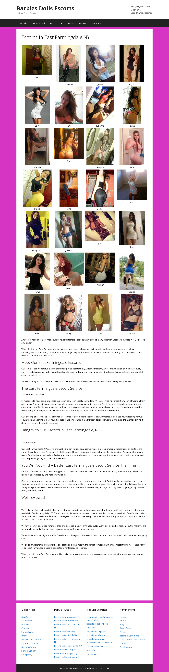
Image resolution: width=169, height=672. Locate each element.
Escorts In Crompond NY (66, 620)
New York (26, 616)
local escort (92, 654)
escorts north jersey (96, 631)
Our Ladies (23, 23)
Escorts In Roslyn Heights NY (68, 645)
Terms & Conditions (129, 635)
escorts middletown (96, 635)
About (52, 23)
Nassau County (28, 647)
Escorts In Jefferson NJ (64, 631)
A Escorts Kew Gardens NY (99, 642)
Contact (82, 23)
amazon (91, 627)
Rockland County (29, 643)
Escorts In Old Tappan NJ (66, 649)
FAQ (61, 23)
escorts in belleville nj (97, 623)
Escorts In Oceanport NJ (65, 653)
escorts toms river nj (97, 646)
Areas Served (39, 23)
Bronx (24, 635)
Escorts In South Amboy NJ (67, 616)
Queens (25, 628)
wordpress (92, 650)
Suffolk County (28, 650)
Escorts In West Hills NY (65, 635)
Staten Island (27, 632)
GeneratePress (102, 668)
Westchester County (31, 639)
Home (123, 616)
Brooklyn (25, 624)
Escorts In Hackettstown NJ (67, 657)
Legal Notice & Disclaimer (132, 639)
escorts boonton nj (96, 638)
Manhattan (26, 620)
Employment (96, 23)
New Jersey (26, 654)
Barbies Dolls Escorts (45, 8)
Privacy (71, 23)
